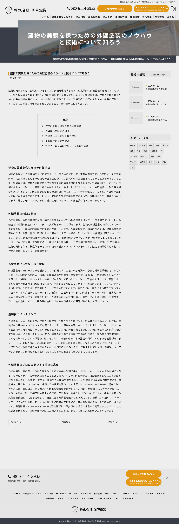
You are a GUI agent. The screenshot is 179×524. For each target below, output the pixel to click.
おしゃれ (133, 156)
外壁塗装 (153, 151)
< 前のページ (16, 421)
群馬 (145, 151)
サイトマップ (127, 498)
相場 (157, 145)
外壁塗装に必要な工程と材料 (61, 135)
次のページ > (114, 421)
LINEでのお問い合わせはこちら (150, 8)
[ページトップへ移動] (168, 478)
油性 (131, 151)
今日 (138, 151)
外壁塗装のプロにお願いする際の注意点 (67, 145)
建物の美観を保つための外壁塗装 (63, 125)
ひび (157, 162)
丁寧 (131, 167)
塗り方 (165, 145)
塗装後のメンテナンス (57, 140)
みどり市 (142, 145)
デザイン (133, 162)
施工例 (142, 162)
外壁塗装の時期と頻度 (57, 131)
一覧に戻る (65, 421)
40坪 (151, 145)
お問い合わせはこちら (115, 8)
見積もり (143, 156)
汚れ (164, 162)
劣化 (150, 162)
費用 (152, 156)
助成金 (132, 145)
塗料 (159, 156)
